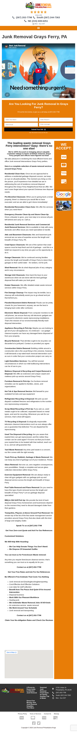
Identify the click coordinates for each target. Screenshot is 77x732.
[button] (38, 28)
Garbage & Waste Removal (37, 457)
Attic (7, 235)
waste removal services (42, 166)
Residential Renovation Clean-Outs (20, 207)
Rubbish (21, 457)
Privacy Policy (22, 714)
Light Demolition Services (16, 361)
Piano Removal (32, 487)
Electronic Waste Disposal (16, 313)
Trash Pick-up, (11, 457)
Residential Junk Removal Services (20, 225)
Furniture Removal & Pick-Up (17, 381)
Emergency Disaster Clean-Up (18, 214)
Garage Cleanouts (12, 257)
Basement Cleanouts (22, 235)
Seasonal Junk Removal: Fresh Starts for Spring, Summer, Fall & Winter (44, 693)
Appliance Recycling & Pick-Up (18, 328)
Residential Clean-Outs (15, 174)
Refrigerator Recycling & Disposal (19, 399)
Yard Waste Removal (13, 450)
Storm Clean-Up (41, 214)
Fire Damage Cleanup (14, 293)
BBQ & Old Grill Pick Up (15, 500)
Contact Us (47, 714)
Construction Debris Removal (17, 348)
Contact (20, 615)
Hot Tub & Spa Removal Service (18, 391)
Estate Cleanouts (12, 285)
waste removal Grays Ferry (28, 144)
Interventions (26, 161)
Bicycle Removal (12, 341)
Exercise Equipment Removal (17, 475)
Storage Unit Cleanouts (15, 275)
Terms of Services (35, 714)
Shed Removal (11, 268)
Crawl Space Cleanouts (15, 245)
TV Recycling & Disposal (15, 422)
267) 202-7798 (55, 112)
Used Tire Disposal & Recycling (18, 434)
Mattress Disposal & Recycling (18, 371)
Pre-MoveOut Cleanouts (15, 197)
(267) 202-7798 (35, 526)
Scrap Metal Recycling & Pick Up (19, 409)
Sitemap (56, 714)
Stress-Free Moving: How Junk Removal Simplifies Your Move (32, 704)
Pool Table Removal (13, 487)
